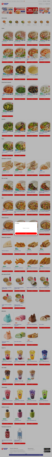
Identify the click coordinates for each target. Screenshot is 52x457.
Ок (26, 233)
